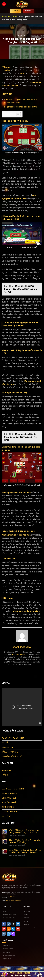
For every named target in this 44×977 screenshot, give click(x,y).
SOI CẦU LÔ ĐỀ (9, 802)
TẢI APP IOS (7, 747)
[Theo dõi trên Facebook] (4, 924)
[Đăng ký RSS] (9, 929)
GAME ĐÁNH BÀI (9, 793)
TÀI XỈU (26, 914)
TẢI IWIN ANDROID (8, 949)
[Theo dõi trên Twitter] (18, 924)
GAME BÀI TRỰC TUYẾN (13, 789)
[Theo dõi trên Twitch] (13, 934)
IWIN (4, 911)
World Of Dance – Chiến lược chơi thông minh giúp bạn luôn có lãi (24, 831)
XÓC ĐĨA (26, 918)
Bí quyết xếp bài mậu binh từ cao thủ (20, 107)
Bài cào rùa (7, 67)
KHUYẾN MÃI (6, 952)
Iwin (22, 73)
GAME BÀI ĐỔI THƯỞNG (30, 928)
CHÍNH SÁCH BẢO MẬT (9, 918)
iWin (4, 16)
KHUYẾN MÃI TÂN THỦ (12, 756)
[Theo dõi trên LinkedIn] (13, 929)
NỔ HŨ (5, 775)
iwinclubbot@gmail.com (13, 900)
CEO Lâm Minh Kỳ (19, 654)
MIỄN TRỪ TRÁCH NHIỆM (9, 914)
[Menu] (4, 4)
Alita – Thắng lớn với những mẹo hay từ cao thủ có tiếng (25, 841)
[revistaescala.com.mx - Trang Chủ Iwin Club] (22, 4)
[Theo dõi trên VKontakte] (4, 934)
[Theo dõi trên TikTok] (13, 924)
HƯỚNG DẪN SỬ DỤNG (9, 955)
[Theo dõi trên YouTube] (18, 929)
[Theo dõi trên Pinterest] (4, 929)
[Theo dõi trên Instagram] (9, 924)
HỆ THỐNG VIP (7, 959)
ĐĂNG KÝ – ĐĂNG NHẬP (13, 738)
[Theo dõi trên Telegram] (9, 934)
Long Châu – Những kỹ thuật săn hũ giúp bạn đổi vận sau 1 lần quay (25, 851)
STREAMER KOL (9, 798)
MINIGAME (12, 16)
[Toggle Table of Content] (17, 114)
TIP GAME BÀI (8, 807)
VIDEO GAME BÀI (9, 811)
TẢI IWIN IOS (6, 945)
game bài (6, 70)
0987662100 (11, 897)
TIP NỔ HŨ (6, 816)
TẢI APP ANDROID (10, 752)
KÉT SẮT (6, 742)
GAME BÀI (27, 911)
